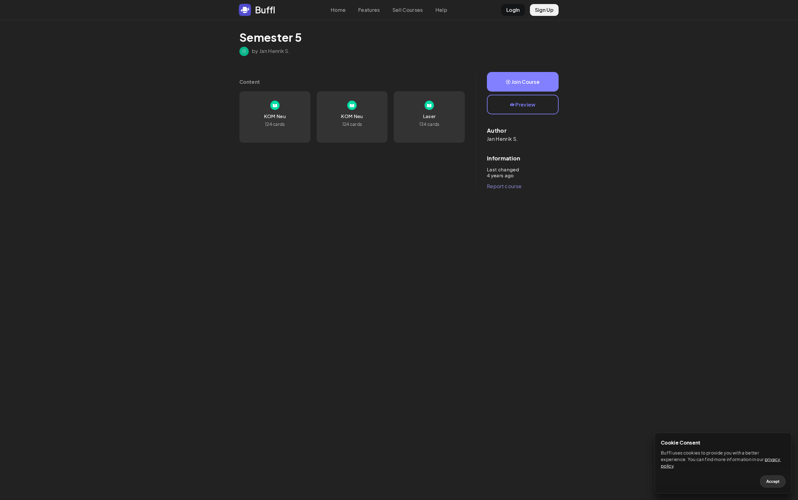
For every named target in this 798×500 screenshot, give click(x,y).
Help (441, 10)
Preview (525, 104)
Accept (772, 481)
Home (338, 10)
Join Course (526, 82)
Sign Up (544, 10)
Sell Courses (407, 10)
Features (369, 10)
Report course (504, 186)
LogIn (513, 10)
